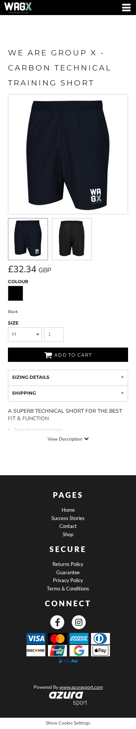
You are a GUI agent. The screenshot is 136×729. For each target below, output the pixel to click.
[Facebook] (57, 622)
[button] (68, 699)
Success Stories (68, 518)
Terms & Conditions (68, 589)
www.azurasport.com (81, 687)
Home (68, 510)
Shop (68, 534)
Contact (68, 526)
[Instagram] (79, 622)
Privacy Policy (68, 580)
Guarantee (68, 572)
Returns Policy (68, 564)
